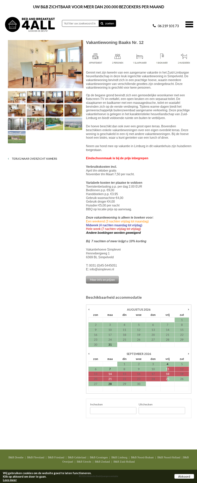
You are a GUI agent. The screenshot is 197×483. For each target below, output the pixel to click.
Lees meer (10, 480)
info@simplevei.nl (102, 269)
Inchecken (96, 404)
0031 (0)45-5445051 (103, 265)
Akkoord (184, 476)
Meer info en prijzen (102, 279)
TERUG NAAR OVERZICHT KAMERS (34, 158)
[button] (189, 23)
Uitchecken (146, 404)
